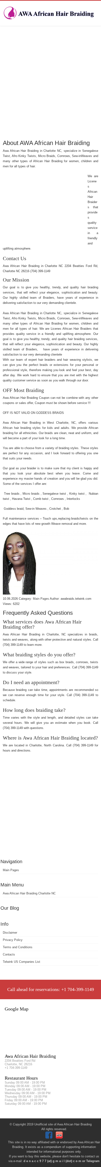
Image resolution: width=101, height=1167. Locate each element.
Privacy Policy (13, 940)
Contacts (9, 954)
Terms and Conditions (17, 947)
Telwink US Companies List (21, 961)
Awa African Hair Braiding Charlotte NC (29, 893)
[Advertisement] (50, 82)
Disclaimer (10, 932)
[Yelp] (60, 1137)
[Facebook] (49, 1137)
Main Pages (11, 870)
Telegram (93, 1161)
